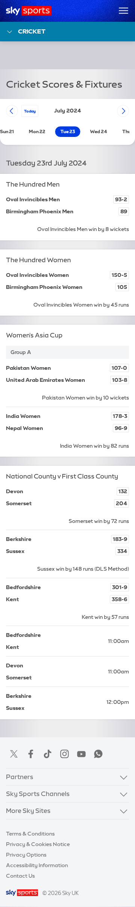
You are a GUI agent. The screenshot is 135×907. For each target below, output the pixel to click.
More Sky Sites (28, 810)
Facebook (31, 754)
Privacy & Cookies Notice (38, 844)
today (30, 111)
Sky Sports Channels (38, 793)
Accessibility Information (37, 865)
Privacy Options (26, 854)
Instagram (64, 754)
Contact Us (20, 875)
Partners (19, 776)
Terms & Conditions (30, 833)
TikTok (48, 754)
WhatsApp (98, 754)
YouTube (81, 754)
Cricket (31, 31)
